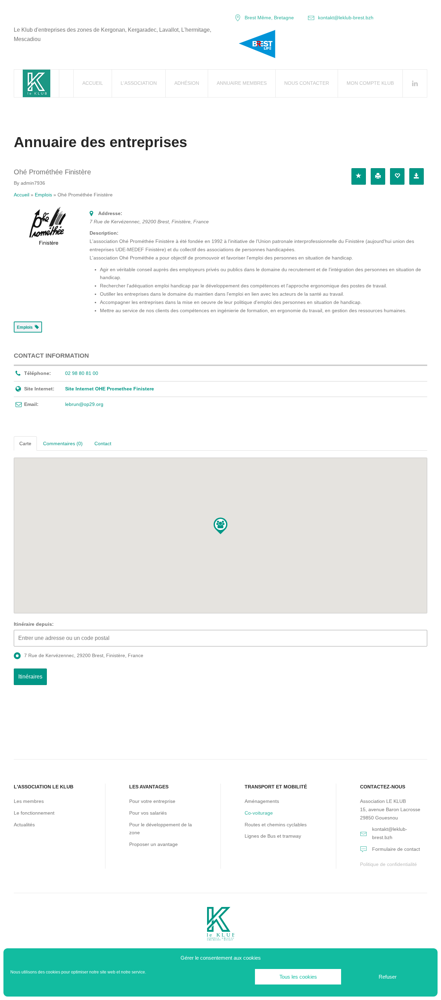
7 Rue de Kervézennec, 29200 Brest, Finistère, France (83, 655)
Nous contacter (306, 83)
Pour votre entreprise (152, 801)
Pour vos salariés (148, 813)
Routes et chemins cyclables (276, 824)
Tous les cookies (298, 977)
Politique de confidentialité (388, 864)
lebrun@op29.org (84, 404)
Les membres (29, 801)
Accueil (92, 83)
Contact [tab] (102, 443)
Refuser (388, 977)
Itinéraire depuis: (34, 624)
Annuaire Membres (242, 83)
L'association (139, 83)
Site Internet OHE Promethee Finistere (109, 388)
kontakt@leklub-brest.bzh (345, 17)
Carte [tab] (25, 443)
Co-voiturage (259, 813)
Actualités (24, 824)
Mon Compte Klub (370, 83)
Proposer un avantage (153, 844)
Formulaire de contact (396, 849)
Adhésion (186, 83)
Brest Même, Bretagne (269, 17)
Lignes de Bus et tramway (273, 836)
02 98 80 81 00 (81, 373)
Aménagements (262, 801)
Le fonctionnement (34, 813)
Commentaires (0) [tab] (63, 443)
